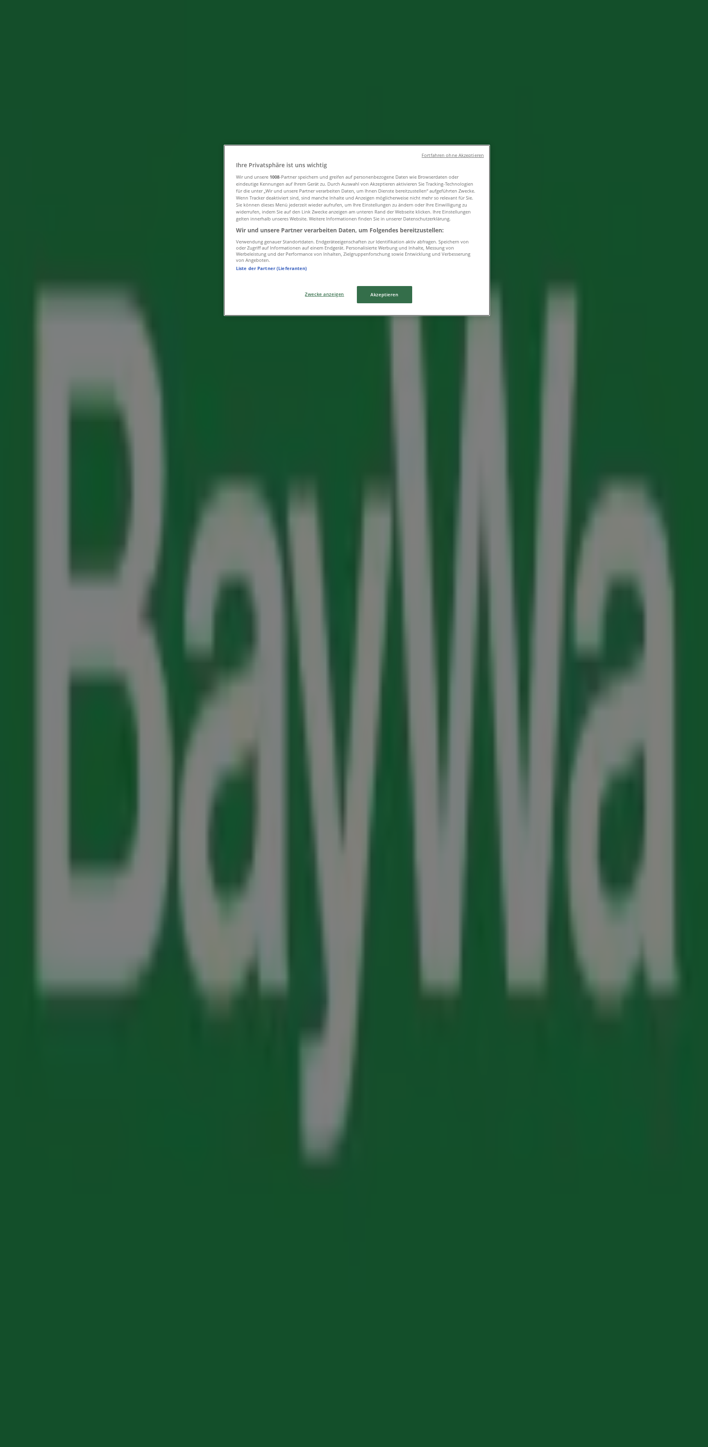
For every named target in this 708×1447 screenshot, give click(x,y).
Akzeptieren (384, 294)
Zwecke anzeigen (324, 294)
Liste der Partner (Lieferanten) (271, 268)
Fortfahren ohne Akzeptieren (453, 155)
